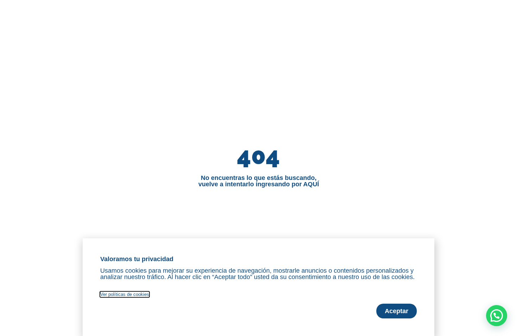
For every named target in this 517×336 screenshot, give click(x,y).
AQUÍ (311, 184)
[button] (496, 315)
